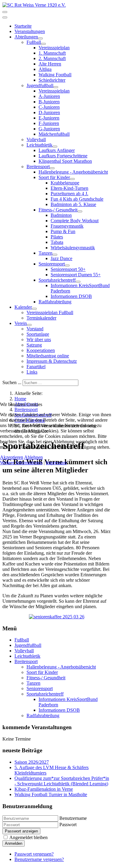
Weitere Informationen (21, 462)
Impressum (56, 462)
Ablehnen (33, 457)
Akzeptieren (11, 457)
